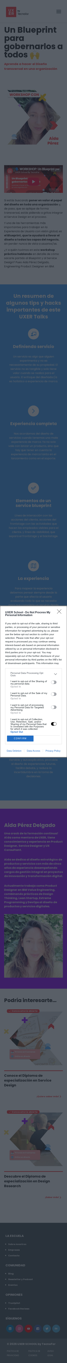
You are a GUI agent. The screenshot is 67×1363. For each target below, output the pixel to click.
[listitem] (33, 674)
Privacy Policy (53, 750)
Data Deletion (14, 750)
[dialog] (33, 681)
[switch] (54, 682)
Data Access (33, 750)
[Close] (60, 612)
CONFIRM (20, 738)
